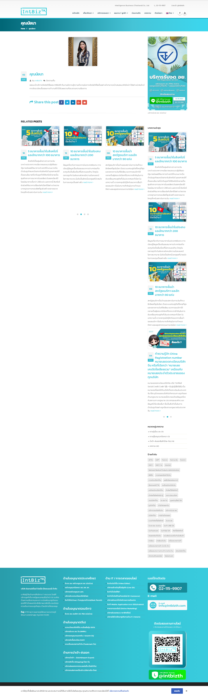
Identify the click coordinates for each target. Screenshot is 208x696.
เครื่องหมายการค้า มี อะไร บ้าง (159, 546)
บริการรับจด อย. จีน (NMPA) (75, 631)
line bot (168, 465)
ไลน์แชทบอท (169, 556)
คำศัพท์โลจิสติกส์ (172, 490)
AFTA (151, 460)
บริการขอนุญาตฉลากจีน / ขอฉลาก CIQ (79, 635)
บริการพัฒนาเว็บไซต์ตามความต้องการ (121, 600)
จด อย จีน (163, 500)
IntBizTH (38, 80)
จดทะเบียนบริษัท (171, 495)
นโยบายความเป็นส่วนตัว (119, 690)
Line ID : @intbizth (177, 5)
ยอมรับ (177, 690)
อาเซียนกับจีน (161, 540)
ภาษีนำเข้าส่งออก (164, 515)
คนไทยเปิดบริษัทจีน (169, 485)
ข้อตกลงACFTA (154, 485)
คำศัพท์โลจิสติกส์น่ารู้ (156, 495)
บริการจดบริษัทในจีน (156, 510)
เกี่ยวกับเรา (87, 12)
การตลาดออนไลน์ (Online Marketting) (122, 608)
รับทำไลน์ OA (165, 530)
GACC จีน (159, 465)
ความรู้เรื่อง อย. (155, 431)
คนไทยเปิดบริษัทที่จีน (156, 490)
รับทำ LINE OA (169, 525)
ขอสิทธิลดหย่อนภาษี (171, 480)
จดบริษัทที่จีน (153, 500)
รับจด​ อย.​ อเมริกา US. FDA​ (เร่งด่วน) (78, 613)
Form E (182, 460)
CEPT (157, 460)
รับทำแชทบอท (153, 530)
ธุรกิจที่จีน (152, 505)
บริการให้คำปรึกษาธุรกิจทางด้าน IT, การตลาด (123, 617)
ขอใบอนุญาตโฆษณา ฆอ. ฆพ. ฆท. (77, 587)
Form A (164, 460)
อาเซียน (151, 540)
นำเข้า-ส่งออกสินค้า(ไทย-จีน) (160, 441)
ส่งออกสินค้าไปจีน (155, 535)
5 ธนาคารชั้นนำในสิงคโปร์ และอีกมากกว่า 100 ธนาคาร (44, 153)
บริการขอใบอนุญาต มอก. (74, 591)
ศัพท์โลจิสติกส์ (178, 530)
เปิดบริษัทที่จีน (181, 551)
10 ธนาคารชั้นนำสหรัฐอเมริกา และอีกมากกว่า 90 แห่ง (125, 155)
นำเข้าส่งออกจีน (163, 505)
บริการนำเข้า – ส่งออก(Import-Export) (79, 657)
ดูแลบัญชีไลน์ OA (176, 500)
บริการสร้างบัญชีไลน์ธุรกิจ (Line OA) (121, 587)
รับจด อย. (169, 520)
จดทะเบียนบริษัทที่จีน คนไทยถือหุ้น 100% (80, 627)
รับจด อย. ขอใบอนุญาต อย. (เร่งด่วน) (79, 583)
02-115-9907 (160, 5)
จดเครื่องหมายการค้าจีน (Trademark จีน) (80, 644)
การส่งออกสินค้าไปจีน (163, 475)
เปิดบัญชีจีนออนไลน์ (155, 556)
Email (84, 102)
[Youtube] (185, 13)
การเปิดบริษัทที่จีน (155, 480)
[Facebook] (180, 13)
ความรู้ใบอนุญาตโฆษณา (158, 436)
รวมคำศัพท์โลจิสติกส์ (156, 520)
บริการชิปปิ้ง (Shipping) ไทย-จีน (77, 662)
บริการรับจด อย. (171, 510)
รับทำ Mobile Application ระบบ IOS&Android (125, 604)
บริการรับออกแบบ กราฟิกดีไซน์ (118, 612)
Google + (78, 102)
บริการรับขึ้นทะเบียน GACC (75, 640)
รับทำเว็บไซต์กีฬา (113, 591)
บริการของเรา (103, 12)
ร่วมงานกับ (136, 12)
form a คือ (174, 460)
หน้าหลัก (75, 12)
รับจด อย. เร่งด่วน (155, 525)
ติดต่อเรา (158, 12)
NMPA (151, 475)
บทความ (147, 12)
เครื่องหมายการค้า (175, 540)
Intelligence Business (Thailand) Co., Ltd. (132, 5)
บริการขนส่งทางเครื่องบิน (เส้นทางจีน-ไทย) (81, 670)
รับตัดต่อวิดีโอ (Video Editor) (118, 583)
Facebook (61, 102)
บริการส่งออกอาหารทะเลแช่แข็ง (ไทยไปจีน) (80, 666)
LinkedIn (73, 102)
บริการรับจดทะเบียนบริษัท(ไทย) (76, 596)
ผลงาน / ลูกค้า (120, 12)
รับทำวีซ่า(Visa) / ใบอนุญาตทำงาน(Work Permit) (83, 600)
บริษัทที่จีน (152, 515)
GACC (151, 465)
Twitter (67, 102)
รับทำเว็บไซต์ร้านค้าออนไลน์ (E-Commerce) (123, 596)
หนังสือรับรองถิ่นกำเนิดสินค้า (174, 535)
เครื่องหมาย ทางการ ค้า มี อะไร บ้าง (161, 551)
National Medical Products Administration (164, 470)
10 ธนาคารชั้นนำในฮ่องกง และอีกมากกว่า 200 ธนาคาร (85, 155)
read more (47, 192)
